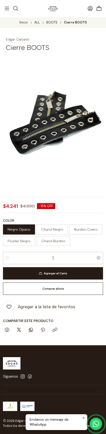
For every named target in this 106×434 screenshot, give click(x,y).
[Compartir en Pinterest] (43, 330)
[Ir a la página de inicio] (53, 9)
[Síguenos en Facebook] (29, 376)
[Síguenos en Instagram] (22, 376)
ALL (37, 22)
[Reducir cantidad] (7, 258)
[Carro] (99, 8)
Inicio (23, 22)
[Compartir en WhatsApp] (31, 330)
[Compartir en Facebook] (7, 330)
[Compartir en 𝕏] (19, 330)
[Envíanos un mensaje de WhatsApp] (96, 424)
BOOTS (51, 22)
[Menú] (7, 8)
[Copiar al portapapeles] (55, 330)
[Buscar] (15, 8)
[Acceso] (90, 8)
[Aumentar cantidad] (98, 258)
